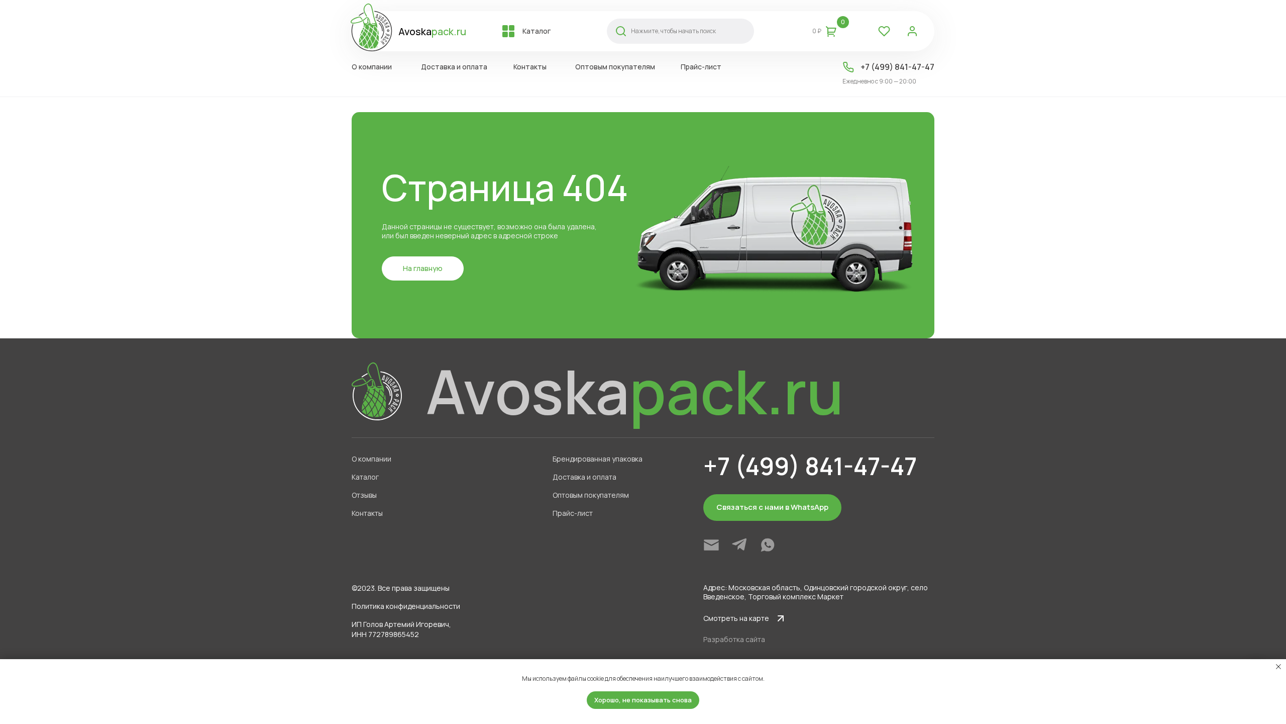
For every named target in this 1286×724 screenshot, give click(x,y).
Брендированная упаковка (597, 459)
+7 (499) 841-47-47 (897, 66)
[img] (711, 545)
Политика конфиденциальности (406, 606)
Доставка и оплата (584, 477)
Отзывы (364, 495)
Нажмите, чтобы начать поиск (673, 31)
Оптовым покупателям (591, 495)
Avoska (432, 31)
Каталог (365, 477)
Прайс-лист (573, 513)
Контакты (367, 513)
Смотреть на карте (736, 618)
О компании (371, 459)
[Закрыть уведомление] (1278, 667)
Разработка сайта (734, 639)
